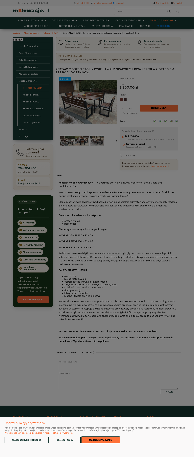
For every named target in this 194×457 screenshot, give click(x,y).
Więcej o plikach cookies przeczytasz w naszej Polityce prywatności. (39, 432)
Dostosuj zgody (65, 440)
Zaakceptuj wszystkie (100, 439)
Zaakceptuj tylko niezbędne (26, 440)
